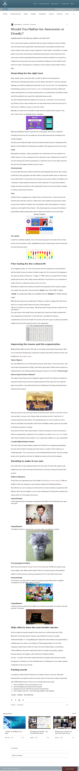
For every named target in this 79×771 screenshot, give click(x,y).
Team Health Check (28, 694)
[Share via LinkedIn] (19, 700)
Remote (26, 14)
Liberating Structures (15, 14)
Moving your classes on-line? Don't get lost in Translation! (63, 732)
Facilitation (33, 14)
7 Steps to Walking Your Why (13, 732)
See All (74, 713)
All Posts (5, 14)
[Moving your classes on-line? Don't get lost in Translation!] (64, 722)
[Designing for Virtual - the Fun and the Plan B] (39, 722)
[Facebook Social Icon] (6, 9)
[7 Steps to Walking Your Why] (14, 722)
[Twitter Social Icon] (10, 9)
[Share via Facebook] (11, 700)
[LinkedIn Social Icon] (3, 9)
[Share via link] (23, 700)
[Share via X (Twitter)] (15, 700)
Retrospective (42, 14)
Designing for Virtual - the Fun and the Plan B (39, 732)
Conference (60, 14)
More (67, 14)
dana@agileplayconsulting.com (65, 9)
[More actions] (67, 24)
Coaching (51, 14)
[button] (74, 14)
